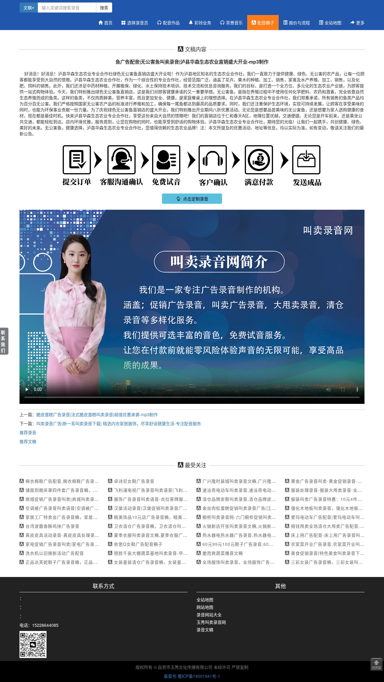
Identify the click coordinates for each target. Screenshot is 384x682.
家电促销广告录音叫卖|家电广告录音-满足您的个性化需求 (83, 544)
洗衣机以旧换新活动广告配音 (55, 553)
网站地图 (204, 607)
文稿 (27, 8)
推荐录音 (28, 432)
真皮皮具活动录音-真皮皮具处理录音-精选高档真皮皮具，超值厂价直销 (97, 535)
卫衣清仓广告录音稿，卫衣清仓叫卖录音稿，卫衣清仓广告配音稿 (179, 526)
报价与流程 (299, 23)
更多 (360, 23)
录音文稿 (204, 629)
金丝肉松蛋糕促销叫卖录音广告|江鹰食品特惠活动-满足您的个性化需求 (273, 508)
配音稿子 (265, 23)
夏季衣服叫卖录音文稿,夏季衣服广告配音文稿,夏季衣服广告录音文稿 (183, 535)
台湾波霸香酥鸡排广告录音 (53, 526)
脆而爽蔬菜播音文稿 (222, 553)
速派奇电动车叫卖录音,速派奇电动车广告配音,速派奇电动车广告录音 (271, 490)
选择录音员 (137, 23)
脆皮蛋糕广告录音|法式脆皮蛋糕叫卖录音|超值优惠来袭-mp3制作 (97, 414)
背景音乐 (234, 23)
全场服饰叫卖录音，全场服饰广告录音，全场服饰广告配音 (261, 562)
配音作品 (171, 23)
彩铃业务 (202, 23)
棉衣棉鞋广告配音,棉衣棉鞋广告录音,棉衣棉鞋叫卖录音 (81, 481)
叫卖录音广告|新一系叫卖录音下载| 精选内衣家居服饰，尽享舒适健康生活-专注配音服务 (118, 423)
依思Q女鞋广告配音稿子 (138, 544)
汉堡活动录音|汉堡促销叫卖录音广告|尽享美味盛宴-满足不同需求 (179, 508)
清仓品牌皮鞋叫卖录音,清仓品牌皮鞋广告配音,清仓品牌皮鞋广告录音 (271, 499)
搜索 (104, 8)
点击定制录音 (195, 199)
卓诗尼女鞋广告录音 (134, 481)
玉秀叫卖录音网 (211, 622)
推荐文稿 (28, 441)
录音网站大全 (209, 614)
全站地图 (333, 23)
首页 (108, 23)
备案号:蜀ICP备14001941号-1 (192, 676)
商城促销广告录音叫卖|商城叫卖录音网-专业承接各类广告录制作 (90, 499)
